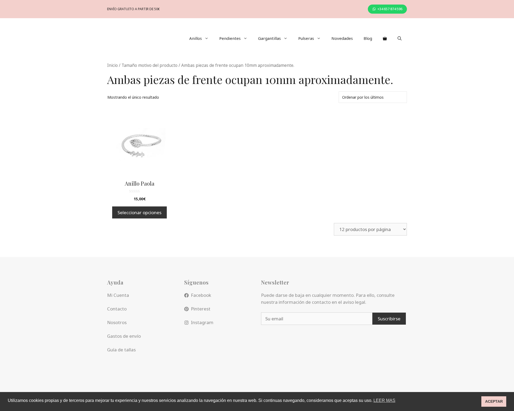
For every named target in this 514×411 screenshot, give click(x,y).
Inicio (112, 65)
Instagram (202, 322)
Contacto (117, 309)
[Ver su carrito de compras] (384, 38)
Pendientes (230, 38)
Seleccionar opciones (139, 212)
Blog (368, 38)
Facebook (201, 295)
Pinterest (200, 309)
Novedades (342, 38)
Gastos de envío (124, 336)
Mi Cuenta (118, 295)
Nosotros (117, 322)
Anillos (195, 38)
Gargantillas (269, 38)
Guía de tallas (121, 350)
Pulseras (306, 38)
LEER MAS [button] (384, 400)
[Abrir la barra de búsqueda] (399, 38)
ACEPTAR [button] (494, 401)
